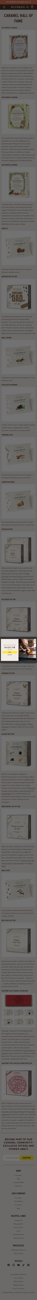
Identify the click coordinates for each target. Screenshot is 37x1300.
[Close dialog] (35, 640)
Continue (9, 652)
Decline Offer (10, 654)
